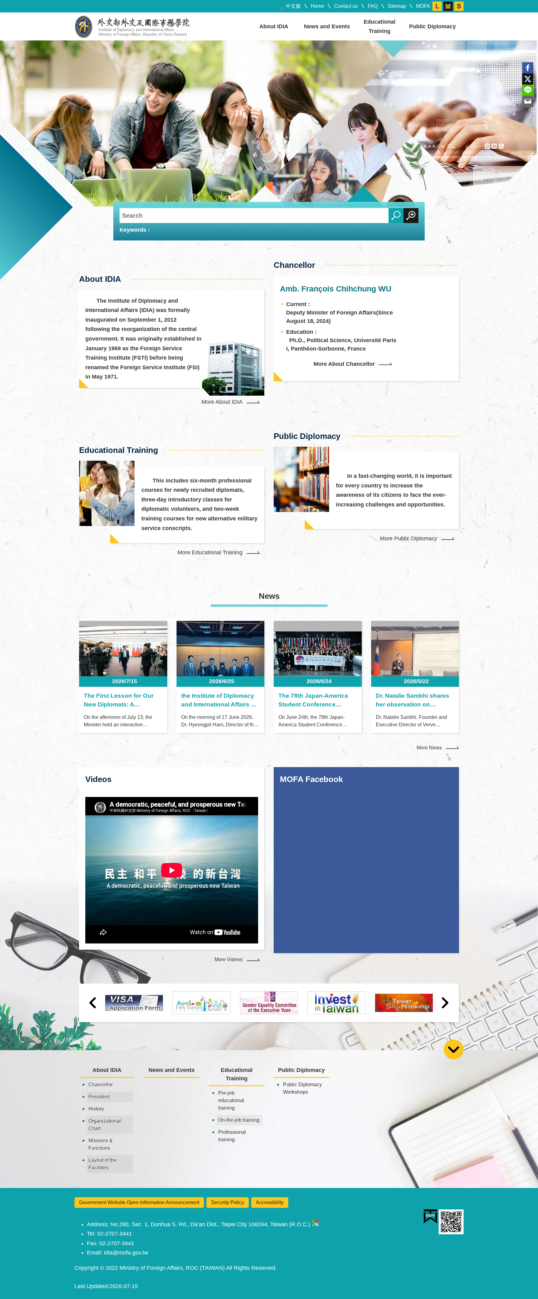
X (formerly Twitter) (527, 79)
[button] (269, 123)
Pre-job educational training (231, 1100)
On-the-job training (238, 1120)
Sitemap (397, 6)
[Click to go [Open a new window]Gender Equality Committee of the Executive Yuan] (269, 1002)
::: (281, 9)
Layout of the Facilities (102, 1163)
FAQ (373, 6)
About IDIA (273, 26)
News (269, 596)
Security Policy (227, 1202)
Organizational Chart (104, 1124)
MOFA (423, 6)
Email (527, 101)
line (527, 90)
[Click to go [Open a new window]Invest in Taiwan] (336, 1002)
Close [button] (454, 1049)
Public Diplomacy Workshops (302, 1088)
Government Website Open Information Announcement (139, 1202)
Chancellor (100, 1084)
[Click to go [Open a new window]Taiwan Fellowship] (404, 1003)
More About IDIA (222, 402)
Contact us (346, 6)
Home (317, 6)
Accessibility (270, 1202)
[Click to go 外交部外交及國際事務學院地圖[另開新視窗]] (315, 1224)
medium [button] (448, 6)
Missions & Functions (100, 1144)
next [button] (445, 1002)
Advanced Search (411, 215)
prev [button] (92, 1002)
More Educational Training (210, 552)
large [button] (437, 6)
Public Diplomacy (432, 26)
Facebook (527, 67)
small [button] (459, 6)
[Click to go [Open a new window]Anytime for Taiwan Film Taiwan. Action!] (201, 1002)
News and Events (327, 26)
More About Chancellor (344, 364)
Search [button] (396, 215)
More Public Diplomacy (408, 538)
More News (429, 747)
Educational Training (379, 26)
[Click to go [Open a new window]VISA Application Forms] (134, 1003)
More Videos (229, 959)
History (96, 1108)
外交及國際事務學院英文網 (132, 26)
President (99, 1096)
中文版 (293, 6)
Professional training (232, 1135)
